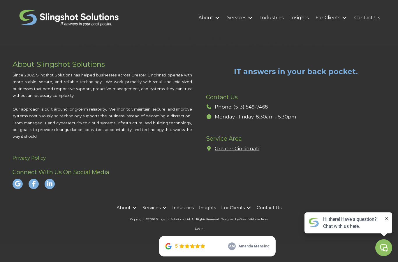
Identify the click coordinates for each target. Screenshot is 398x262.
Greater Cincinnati (237, 148)
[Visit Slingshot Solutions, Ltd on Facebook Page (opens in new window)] (34, 184)
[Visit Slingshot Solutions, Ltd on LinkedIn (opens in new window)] (50, 184)
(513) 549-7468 (250, 107)
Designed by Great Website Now (244, 219)
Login (199, 228)
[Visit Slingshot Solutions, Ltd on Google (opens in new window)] (18, 184)
